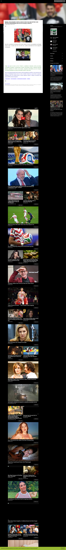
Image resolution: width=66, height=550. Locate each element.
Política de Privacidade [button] (33, 548)
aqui (31, 73)
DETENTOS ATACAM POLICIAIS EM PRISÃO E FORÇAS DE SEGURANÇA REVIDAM (55, 91)
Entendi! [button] (63, 548)
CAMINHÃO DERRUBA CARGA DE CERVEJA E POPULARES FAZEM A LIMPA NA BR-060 (56, 109)
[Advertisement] (23, 100)
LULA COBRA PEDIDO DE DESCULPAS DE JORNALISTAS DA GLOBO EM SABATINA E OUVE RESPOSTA (56, 74)
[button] (5, 26)
